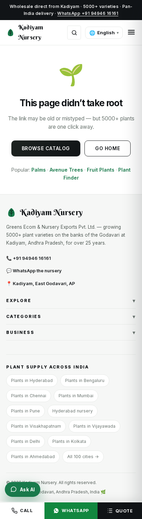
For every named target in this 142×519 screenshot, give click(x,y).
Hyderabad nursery (72, 410)
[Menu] (131, 33)
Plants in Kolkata (69, 441)
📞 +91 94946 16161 (28, 258)
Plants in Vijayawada (94, 426)
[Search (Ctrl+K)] (74, 32)
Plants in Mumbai (76, 395)
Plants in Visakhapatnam (36, 426)
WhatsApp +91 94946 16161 (87, 13)
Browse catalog (46, 148)
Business (71, 332)
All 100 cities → (83, 456)
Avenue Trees (66, 170)
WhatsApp (75, 510)
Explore (71, 300)
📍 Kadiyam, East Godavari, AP (40, 283)
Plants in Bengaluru (84, 380)
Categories (71, 316)
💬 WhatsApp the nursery (34, 270)
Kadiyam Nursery (30, 32)
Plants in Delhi (25, 441)
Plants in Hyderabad (32, 380)
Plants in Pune (25, 410)
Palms (38, 170)
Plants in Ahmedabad (33, 456)
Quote (124, 510)
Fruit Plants (100, 170)
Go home (107, 148)
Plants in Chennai (28, 395)
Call (26, 510)
